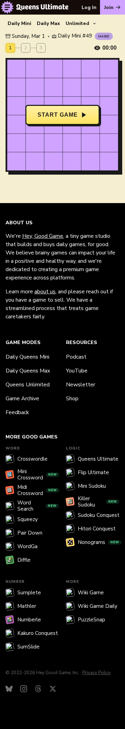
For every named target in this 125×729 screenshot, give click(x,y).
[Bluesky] (9, 688)
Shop (72, 398)
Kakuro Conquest (37, 633)
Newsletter (80, 384)
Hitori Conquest (97, 528)
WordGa (27, 546)
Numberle (29, 619)
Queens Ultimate (98, 458)
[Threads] (38, 688)
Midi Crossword (37, 490)
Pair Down (29, 532)
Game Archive (22, 398)
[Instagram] (23, 688)
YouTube (77, 371)
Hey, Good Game (42, 236)
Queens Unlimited (28, 384)
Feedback (17, 412)
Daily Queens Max (28, 371)
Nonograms (98, 542)
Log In (89, 7)
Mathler (26, 606)
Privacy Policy (96, 673)
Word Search (37, 505)
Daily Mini (19, 23)
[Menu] (7, 7)
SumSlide (28, 646)
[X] (52, 688)
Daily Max (48, 23)
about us (45, 291)
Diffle (24, 559)
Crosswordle (32, 458)
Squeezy (27, 519)
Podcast (76, 357)
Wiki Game (91, 592)
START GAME (58, 115)
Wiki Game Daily (97, 606)
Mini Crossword (37, 474)
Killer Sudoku (97, 501)
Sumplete (29, 592)
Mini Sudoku (92, 486)
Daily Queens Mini (27, 357)
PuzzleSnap (91, 619)
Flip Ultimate (93, 472)
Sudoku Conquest (98, 515)
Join (109, 7)
